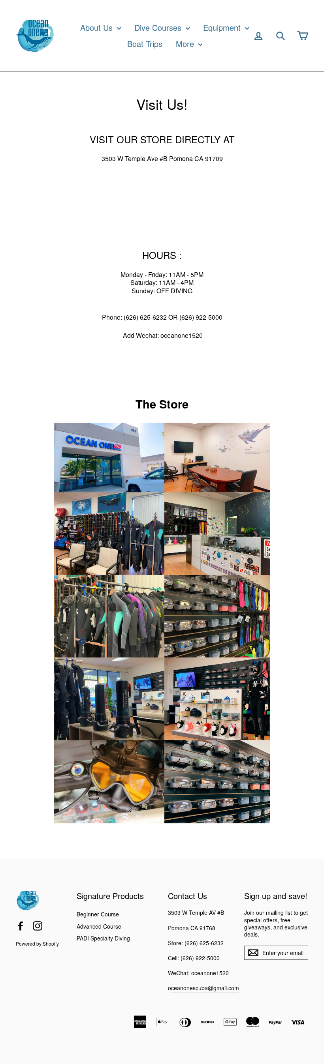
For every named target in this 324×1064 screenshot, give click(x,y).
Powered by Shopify (37, 943)
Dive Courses (159, 27)
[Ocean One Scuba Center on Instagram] (37, 926)
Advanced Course (99, 926)
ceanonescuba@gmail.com (205, 988)
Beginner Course (98, 914)
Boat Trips (144, 43)
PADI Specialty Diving (103, 938)
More (186, 43)
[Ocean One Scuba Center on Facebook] (20, 926)
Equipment (223, 27)
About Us (97, 27)
